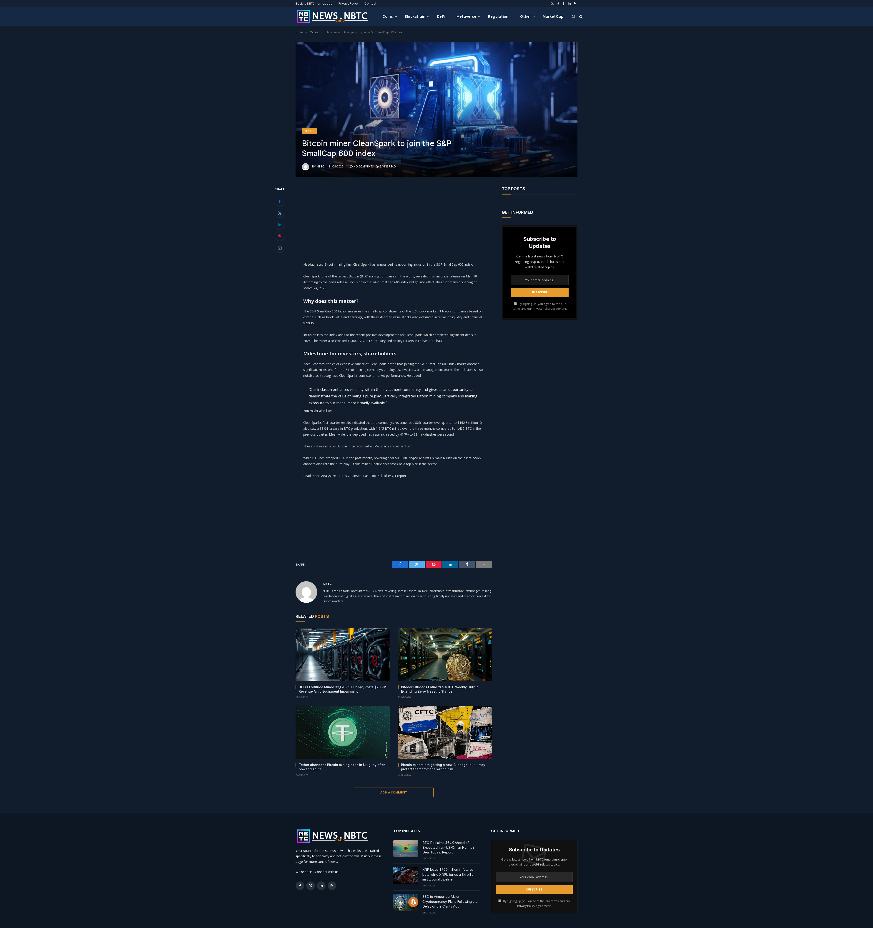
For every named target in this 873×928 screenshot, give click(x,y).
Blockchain (415, 16)
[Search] (580, 16)
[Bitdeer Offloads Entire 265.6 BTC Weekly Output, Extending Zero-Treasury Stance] (445, 654)
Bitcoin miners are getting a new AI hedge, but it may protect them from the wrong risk (443, 767)
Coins (387, 16)
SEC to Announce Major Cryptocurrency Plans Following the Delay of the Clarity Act (450, 901)
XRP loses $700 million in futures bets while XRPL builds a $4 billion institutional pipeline (448, 874)
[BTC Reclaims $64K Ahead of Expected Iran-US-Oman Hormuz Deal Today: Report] (405, 848)
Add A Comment (393, 792)
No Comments (364, 166)
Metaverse (467, 16)
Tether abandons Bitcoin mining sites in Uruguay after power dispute (342, 767)
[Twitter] (279, 212)
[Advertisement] (393, 218)
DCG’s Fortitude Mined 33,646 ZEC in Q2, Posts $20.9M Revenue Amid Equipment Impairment (342, 689)
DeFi (441, 16)
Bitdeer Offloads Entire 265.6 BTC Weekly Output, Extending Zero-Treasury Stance (440, 689)
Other (525, 16)
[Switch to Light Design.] (573, 16)
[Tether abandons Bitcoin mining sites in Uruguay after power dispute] (343, 732)
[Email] (279, 247)
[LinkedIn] (279, 224)
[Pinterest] (279, 236)
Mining (309, 131)
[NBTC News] (335, 16)
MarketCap (553, 16)
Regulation (498, 16)
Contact (370, 3)
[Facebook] (279, 201)
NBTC (320, 166)
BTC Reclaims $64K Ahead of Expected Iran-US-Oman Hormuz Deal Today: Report (448, 848)
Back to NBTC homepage (314, 3)
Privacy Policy (349, 3)
